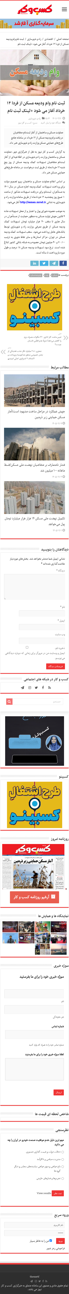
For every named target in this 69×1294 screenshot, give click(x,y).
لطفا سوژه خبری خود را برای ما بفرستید (44, 1054)
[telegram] (22, 688)
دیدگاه (60, 570)
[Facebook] (43, 688)
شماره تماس (58, 1026)
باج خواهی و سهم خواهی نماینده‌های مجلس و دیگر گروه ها (37, 1168)
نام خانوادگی (58, 1017)
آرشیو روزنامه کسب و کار (31, 897)
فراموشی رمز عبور (55, 1248)
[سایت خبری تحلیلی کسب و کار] (34, 8)
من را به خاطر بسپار (39, 1241)
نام (62, 607)
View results (44, 1193)
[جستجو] (9, 701)
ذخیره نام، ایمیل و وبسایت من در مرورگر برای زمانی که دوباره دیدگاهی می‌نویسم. (35, 653)
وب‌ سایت (60, 634)
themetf (34, 1276)
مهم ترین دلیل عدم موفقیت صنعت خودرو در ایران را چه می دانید (36, 1142)
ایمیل (61, 620)
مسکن (55, 275)
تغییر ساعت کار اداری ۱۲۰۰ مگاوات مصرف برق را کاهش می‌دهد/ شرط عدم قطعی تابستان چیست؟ (42, 339)
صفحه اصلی (62, 39)
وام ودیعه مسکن (36, 275)
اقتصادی (48, 39)
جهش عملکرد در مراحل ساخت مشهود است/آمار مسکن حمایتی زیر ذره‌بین (36, 414)
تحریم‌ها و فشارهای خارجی (48, 1178)
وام (47, 275)
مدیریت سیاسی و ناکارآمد (49, 1159)
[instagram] (30, 688)
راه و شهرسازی (34, 39)
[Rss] (49, 688)
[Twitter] (36, 688)
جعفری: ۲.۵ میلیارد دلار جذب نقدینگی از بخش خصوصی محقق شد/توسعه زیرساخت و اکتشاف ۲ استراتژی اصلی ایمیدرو (25, 353)
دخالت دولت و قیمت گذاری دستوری (43, 1152)
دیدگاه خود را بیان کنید (51, 123)
